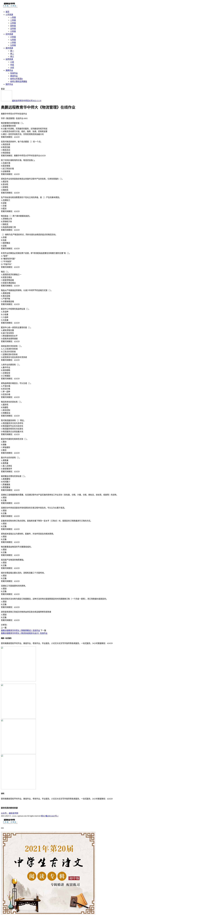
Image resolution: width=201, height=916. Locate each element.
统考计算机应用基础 (18, 81)
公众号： (4, 813)
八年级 (13, 42)
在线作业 (14, 73)
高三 (12, 56)
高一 (12, 51)
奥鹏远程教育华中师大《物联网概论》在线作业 (20, 630)
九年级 (13, 45)
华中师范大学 (27, 101)
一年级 (13, 17)
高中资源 (9, 48)
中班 (12, 65)
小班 (12, 62)
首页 (7, 12)
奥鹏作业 (9, 70)
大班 (12, 68)
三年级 (13, 23)
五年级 (13, 29)
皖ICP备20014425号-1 (49, 816)
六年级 (13, 31)
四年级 (13, 26)
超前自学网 (16, 101)
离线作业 (14, 76)
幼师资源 (9, 59)
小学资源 (9, 15)
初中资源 (9, 34)
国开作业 (9, 84)
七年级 (13, 40)
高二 (12, 54)
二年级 (13, 20)
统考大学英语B (16, 79)
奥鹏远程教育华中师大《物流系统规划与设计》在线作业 (24, 633)
